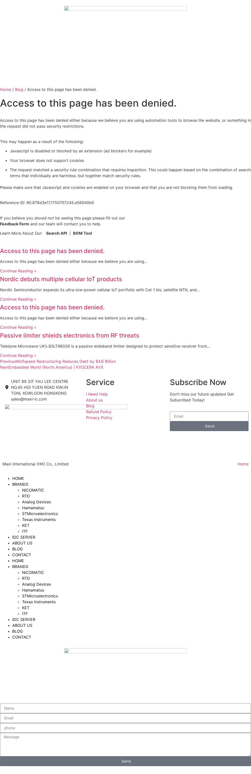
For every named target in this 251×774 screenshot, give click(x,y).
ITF (25, 531)
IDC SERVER (23, 537)
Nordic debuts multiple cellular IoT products (61, 279)
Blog (19, 89)
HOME (18, 478)
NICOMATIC (33, 490)
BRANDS (20, 484)
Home (5, 89)
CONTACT (21, 554)
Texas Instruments (39, 519)
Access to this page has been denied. (52, 250)
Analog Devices (36, 501)
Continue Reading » (18, 270)
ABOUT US (22, 543)
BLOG (17, 548)
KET (25, 525)
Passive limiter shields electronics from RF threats (69, 335)
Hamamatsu (33, 507)
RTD (26, 496)
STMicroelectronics (40, 513)
